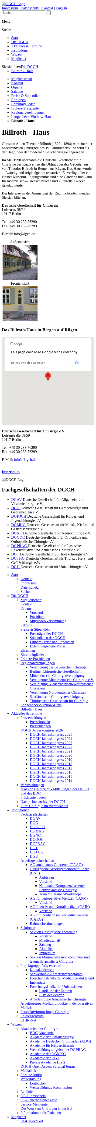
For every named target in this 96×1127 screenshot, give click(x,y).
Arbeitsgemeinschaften (37, 860)
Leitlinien (27, 1092)
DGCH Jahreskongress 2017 (51, 768)
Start (14, 38)
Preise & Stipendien (25, 96)
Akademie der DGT (44, 1058)
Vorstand (36, 613)
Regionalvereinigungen (28, 112)
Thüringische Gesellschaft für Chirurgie (59, 701)
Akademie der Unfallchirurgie (52, 1037)
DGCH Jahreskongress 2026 (42, 730)
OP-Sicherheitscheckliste (39, 1100)
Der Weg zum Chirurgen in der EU (46, 1108)
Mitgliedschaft (21, 79)
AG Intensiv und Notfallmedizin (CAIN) (60, 907)
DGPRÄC (19, 546)
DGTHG (18, 558)
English (61, 8)
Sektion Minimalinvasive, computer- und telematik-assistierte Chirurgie (60, 959)
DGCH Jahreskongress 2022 (51, 747)
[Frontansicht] (20, 320)
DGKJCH (18, 516)
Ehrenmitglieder (23, 104)
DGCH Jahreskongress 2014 (51, 781)
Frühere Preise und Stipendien (52, 642)
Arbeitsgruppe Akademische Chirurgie (58, 999)
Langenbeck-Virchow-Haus (31, 117)
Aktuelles (46, 949)
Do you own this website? (28, 362)
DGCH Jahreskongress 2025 (51, 734)
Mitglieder (18, 59)
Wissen (16, 55)
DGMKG (19, 525)
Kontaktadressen (42, 970)
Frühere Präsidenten (26, 108)
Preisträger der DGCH (46, 634)
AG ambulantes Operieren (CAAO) (56, 865)
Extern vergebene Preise (47, 646)
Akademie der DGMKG (48, 1054)
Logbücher (38, 1083)
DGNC (17, 533)
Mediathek (28, 1071)
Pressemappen (40, 726)
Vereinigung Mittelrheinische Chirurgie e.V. (62, 680)
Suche (25, 592)
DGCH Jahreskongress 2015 (51, 776)
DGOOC (18, 537)
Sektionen (28, 928)
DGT (15, 554)
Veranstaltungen (32, 785)
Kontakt (47, 8)
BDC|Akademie (42, 1033)
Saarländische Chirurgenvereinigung (56, 697)
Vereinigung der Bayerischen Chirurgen (59, 667)
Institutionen (20, 50)
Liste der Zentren (51, 995)
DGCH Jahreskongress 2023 (51, 743)
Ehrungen (18, 100)
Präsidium (37, 617)
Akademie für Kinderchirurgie (52, 1045)
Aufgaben (46, 877)
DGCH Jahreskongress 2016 (51, 772)
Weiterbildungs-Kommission (51, 1087)
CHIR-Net (28, 1020)
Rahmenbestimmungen (47, 924)
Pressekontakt (40, 722)
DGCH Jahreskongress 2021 (51, 751)
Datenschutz (30, 8)
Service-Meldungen (35, 1104)
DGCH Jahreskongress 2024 (51, 739)
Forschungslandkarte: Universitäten (56, 987)
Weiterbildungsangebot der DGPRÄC (58, 1050)
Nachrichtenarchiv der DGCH (43, 802)
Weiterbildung (31, 1079)
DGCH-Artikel (32, 1121)
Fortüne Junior (31, 1075)
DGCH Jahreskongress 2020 (51, 755)
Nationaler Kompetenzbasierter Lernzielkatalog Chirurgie (62, 888)
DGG (16, 508)
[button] (48, 377)
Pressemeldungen (33, 718)
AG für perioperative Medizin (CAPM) (59, 898)
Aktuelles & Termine (26, 46)
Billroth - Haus (22, 71)
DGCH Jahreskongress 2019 (51, 760)
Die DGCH (19, 42)
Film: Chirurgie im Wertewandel (44, 806)
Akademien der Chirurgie (39, 1029)
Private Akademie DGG (47, 1062)
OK (77, 363)
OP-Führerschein (33, 1096)
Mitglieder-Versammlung (48, 621)
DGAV (17, 500)
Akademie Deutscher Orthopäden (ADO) (60, 1041)
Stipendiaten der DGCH (47, 638)
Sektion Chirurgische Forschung (53, 932)
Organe (16, 87)
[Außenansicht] (20, 278)
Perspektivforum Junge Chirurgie (45, 1012)
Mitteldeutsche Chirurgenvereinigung (57, 676)
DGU (16, 567)
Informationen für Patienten (41, 1113)
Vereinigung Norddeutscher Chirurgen (58, 692)
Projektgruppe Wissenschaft (41, 966)
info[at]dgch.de (25, 460)
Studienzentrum (32, 1016)
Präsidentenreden (33, 797)
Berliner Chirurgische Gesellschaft (55, 671)
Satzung (17, 91)
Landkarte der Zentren (55, 991)
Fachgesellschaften (34, 814)
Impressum (10, 8)
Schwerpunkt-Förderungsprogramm (56, 974)
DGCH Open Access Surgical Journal (48, 1066)
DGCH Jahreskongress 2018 (51, 764)
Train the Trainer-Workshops (60, 894)
